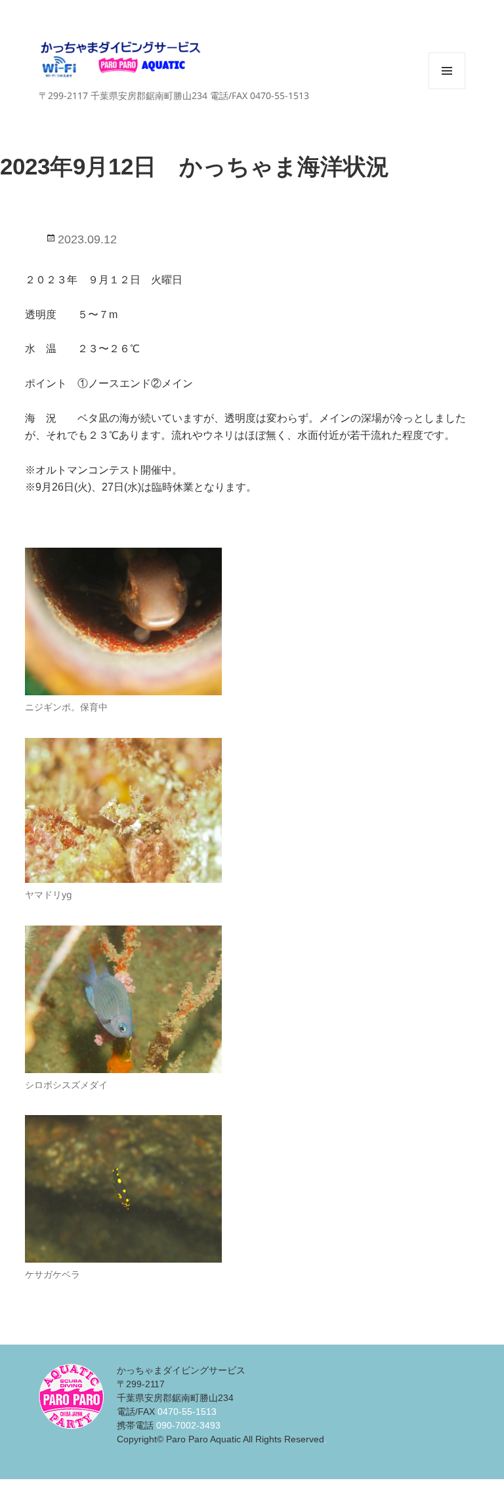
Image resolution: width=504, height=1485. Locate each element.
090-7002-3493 (188, 1425)
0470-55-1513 (187, 1411)
